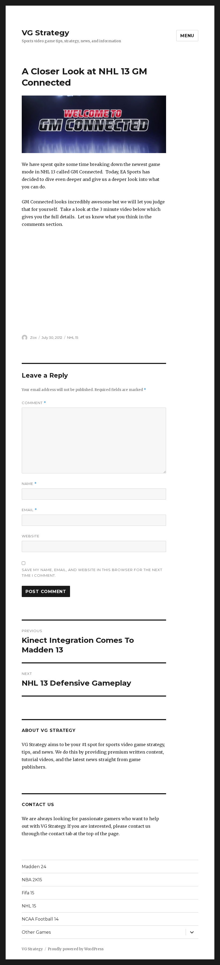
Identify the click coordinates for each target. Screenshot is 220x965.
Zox (33, 337)
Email (29, 510)
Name (29, 483)
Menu (187, 35)
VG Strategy (45, 32)
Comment (34, 403)
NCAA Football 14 (40, 919)
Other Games (36, 932)
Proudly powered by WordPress (76, 949)
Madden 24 (34, 866)
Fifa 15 (28, 892)
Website (30, 536)
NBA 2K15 (32, 879)
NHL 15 (72, 337)
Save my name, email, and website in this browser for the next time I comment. (92, 573)
